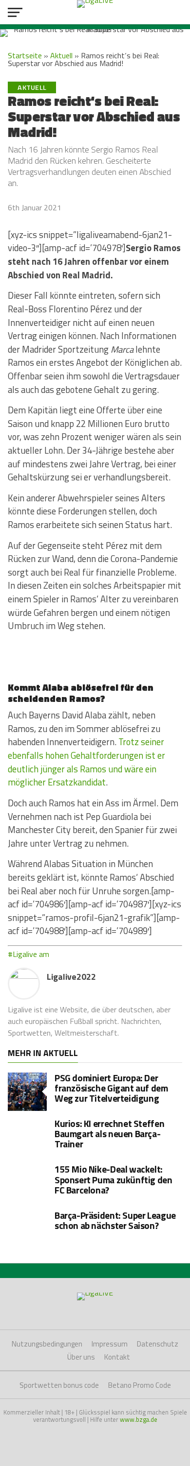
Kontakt (117, 1357)
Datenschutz (157, 1343)
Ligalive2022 (71, 976)
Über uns (81, 1357)
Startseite (25, 55)
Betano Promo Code (139, 1385)
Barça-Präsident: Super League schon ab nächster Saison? (115, 1220)
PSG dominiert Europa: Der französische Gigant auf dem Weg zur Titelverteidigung (111, 1088)
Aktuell (61, 55)
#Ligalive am (28, 954)
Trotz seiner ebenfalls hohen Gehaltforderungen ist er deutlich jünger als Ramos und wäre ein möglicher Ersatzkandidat (86, 762)
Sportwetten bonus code (59, 1385)
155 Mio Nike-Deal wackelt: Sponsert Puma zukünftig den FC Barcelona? (113, 1179)
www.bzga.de (138, 1419)
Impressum (110, 1343)
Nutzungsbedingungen (47, 1343)
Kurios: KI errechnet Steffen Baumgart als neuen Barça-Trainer (109, 1133)
